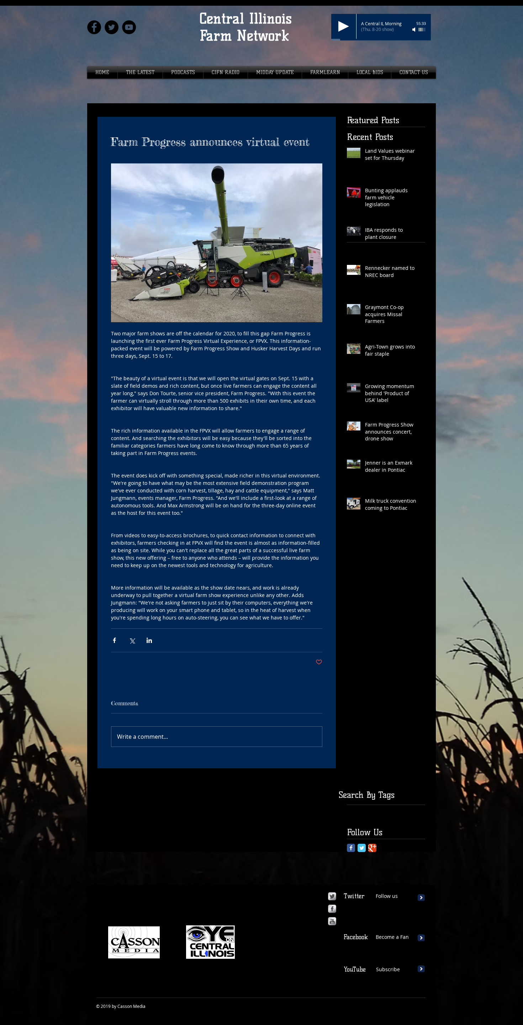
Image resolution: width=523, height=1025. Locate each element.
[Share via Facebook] (114, 640)
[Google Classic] (372, 848)
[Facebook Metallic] (332, 909)
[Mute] (414, 29)
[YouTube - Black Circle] (129, 27)
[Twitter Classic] (362, 848)
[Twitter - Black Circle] (111, 27)
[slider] (422, 29)
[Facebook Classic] (351, 848)
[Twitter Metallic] (332, 896)
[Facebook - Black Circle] (94, 27)
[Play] (343, 26)
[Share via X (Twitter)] (131, 640)
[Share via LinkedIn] (149, 640)
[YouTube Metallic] (332, 921)
